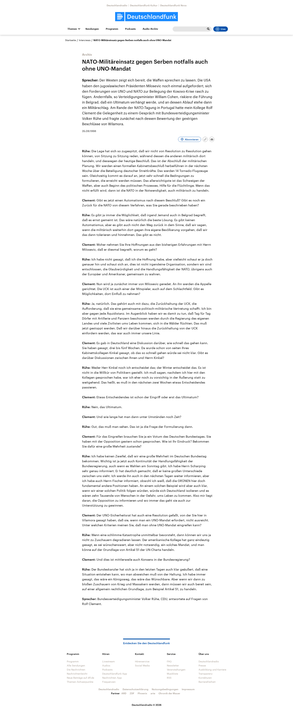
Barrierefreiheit (207, 681)
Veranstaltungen (176, 669)
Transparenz (205, 673)
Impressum (188, 689)
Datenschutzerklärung (135, 689)
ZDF (132, 693)
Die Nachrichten (76, 669)
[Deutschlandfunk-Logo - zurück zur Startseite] (146, 16)
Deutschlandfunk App (114, 673)
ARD (123, 693)
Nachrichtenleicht (77, 673)
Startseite (70, 40)
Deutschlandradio (117, 5)
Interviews (85, 40)
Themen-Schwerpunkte (80, 681)
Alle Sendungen (76, 665)
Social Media (142, 665)
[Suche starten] (208, 29)
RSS (169, 677)
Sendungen (92, 29)
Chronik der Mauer (169, 693)
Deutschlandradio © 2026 (146, 704)
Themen (72, 29)
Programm (112, 29)
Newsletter (173, 665)
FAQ (169, 661)
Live (223, 29)
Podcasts (130, 29)
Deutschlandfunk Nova (173, 5)
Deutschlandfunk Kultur (144, 5)
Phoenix (142, 693)
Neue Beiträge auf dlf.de (80, 677)
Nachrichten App (112, 677)
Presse (202, 665)
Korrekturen (205, 677)
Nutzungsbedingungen (165, 689)
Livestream (108, 661)
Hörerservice (142, 661)
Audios (106, 665)
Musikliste (172, 673)
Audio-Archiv (150, 29)
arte (153, 693)
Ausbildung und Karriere (212, 669)
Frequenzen (109, 681)
